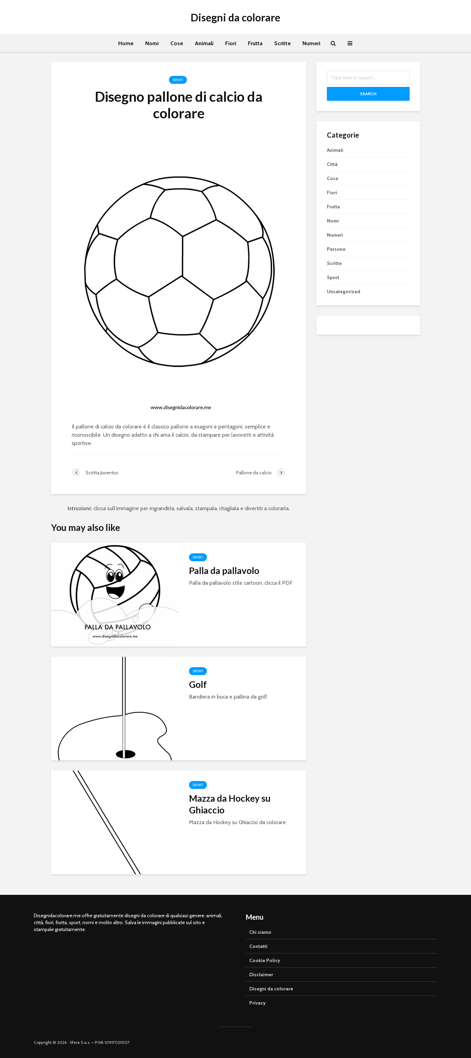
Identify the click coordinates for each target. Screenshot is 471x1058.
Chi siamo (260, 932)
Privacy (257, 1003)
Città (332, 164)
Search (368, 93)
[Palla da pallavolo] (115, 594)
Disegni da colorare (235, 17)
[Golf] (115, 708)
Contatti (258, 946)
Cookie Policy (264, 960)
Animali (204, 43)
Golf (198, 684)
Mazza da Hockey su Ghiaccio (230, 804)
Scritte (282, 43)
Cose (176, 43)
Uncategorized (343, 291)
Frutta (255, 43)
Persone (336, 249)
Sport (178, 80)
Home (125, 43)
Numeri (311, 43)
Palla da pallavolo (224, 570)
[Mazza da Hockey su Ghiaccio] (115, 822)
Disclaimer (261, 974)
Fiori (230, 43)
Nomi (152, 43)
